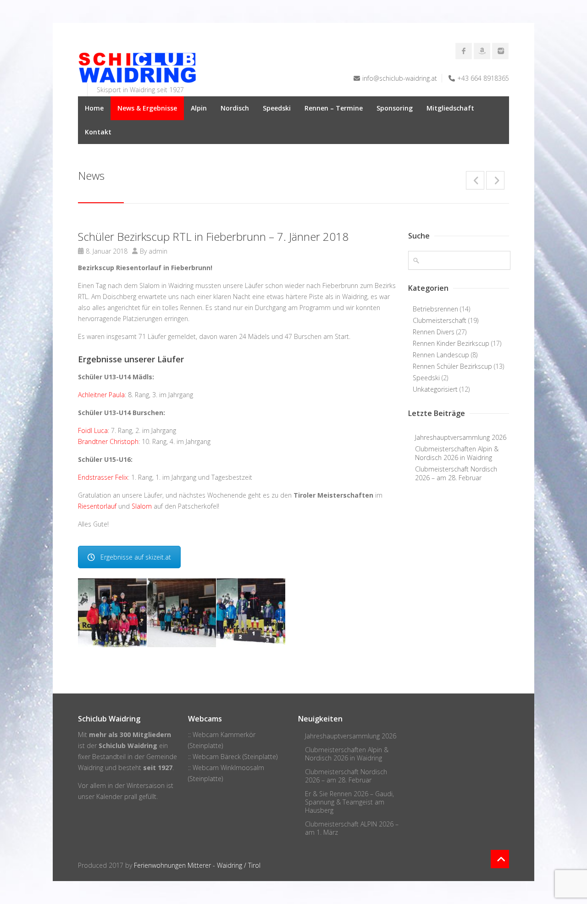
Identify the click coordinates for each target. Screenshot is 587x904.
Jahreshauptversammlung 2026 (460, 437)
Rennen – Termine (334, 108)
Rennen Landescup (441, 354)
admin (158, 251)
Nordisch (235, 108)
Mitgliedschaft (450, 108)
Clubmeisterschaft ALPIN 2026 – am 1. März (352, 828)
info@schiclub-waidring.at (399, 78)
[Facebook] (463, 51)
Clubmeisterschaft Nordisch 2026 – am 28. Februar (456, 473)
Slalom (142, 506)
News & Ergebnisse (147, 108)
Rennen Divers (433, 331)
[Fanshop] (482, 51)
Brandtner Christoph (108, 441)
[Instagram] (500, 51)
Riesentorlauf (97, 506)
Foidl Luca (93, 430)
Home (94, 108)
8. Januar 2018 (106, 251)
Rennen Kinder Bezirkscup (451, 343)
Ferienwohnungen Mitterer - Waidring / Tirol (197, 865)
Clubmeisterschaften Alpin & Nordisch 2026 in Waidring (456, 453)
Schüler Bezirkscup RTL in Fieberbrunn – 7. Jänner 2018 (213, 236)
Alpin (199, 108)
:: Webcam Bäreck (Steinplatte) (232, 756)
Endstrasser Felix (103, 477)
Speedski (277, 108)
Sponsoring (395, 108)
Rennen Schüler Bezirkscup (452, 366)
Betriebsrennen (435, 309)
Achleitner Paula (101, 394)
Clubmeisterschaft (439, 320)
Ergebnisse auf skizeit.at (135, 557)
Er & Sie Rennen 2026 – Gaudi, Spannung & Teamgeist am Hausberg (349, 802)
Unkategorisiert (435, 389)
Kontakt (98, 132)
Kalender (109, 796)
